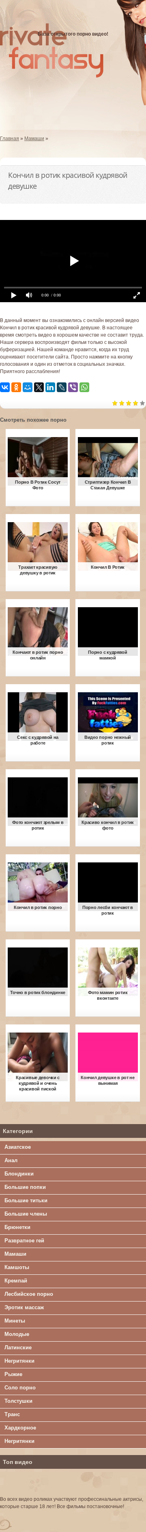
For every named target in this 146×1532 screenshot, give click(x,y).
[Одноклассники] (16, 387)
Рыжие (13, 1374)
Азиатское (17, 1147)
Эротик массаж (24, 1307)
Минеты (14, 1321)
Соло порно (20, 1388)
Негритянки (19, 1361)
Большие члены (25, 1214)
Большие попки (25, 1187)
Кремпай (15, 1281)
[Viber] (73, 387)
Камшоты (16, 1267)
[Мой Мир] (27, 387)
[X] (39, 387)
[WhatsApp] (84, 387)
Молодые (16, 1334)
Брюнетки (17, 1227)
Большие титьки (25, 1200)
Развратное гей (24, 1241)
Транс (12, 1414)
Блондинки (19, 1174)
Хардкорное (20, 1428)
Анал (10, 1160)
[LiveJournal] (62, 387)
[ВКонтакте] (5, 387)
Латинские (18, 1347)
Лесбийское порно (28, 1294)
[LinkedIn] (50, 387)
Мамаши (15, 1254)
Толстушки (18, 1401)
